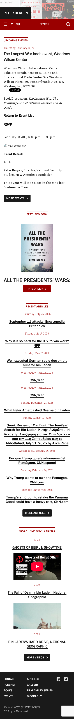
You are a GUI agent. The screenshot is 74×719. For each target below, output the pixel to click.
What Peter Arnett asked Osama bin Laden (37, 410)
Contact (9, 678)
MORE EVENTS (15, 198)
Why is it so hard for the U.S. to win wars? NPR (37, 343)
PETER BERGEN (16, 13)
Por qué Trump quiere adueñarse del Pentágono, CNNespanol (37, 460)
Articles (33, 678)
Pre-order (35, 288)
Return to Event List (19, 115)
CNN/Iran (37, 380)
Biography (34, 696)
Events (8, 696)
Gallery (32, 684)
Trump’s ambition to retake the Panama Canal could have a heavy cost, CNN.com (37, 499)
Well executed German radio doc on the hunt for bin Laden (37, 363)
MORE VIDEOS (36, 657)
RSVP (8, 124)
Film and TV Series (40, 690)
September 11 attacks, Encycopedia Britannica (37, 323)
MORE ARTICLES (35, 512)
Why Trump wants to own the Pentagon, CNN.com (37, 480)
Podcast (9, 684)
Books (8, 690)
